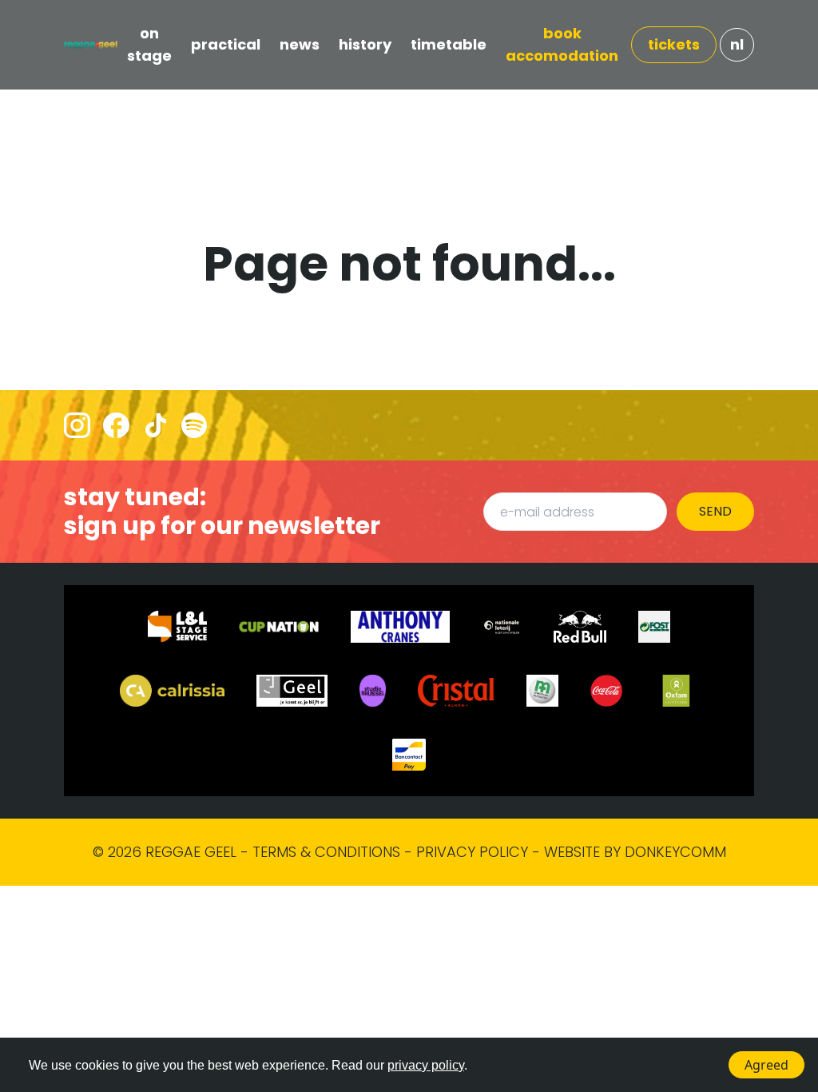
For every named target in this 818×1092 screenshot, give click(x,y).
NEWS (300, 44)
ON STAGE (149, 44)
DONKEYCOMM (675, 852)
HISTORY (365, 44)
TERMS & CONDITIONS (326, 852)
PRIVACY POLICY (472, 852)
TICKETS (674, 44)
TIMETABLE (448, 44)
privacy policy (425, 1065)
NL (737, 44)
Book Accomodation (562, 44)
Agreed (766, 1065)
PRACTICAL (225, 44)
